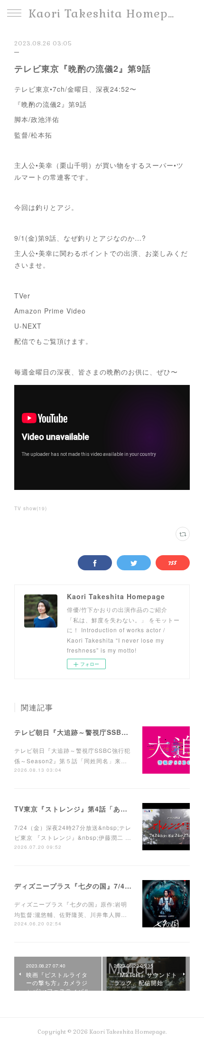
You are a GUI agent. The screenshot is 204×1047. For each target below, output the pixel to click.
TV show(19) (30, 508)
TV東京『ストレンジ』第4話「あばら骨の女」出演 (95, 808)
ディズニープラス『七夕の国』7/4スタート (83, 885)
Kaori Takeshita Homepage (102, 13)
